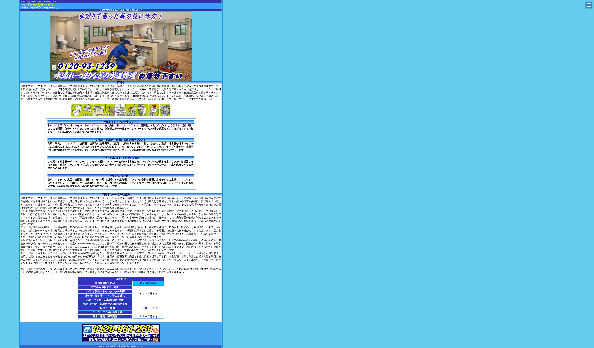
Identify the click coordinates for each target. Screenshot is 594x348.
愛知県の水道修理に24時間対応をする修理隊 (45, 6)
